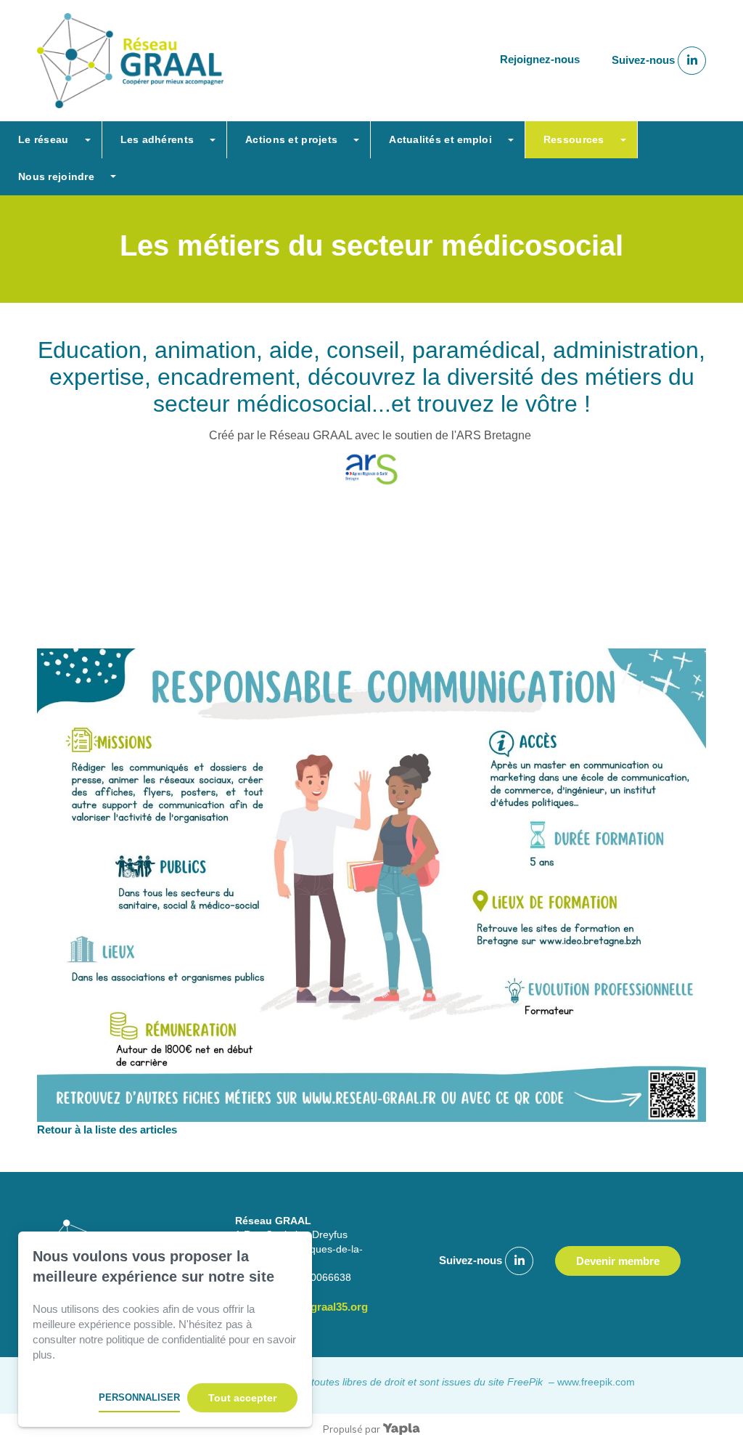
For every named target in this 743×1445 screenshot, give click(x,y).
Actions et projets (291, 139)
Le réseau (43, 139)
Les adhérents (157, 139)
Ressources (573, 139)
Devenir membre (618, 1261)
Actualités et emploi (440, 139)
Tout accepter (242, 1398)
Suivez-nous (645, 60)
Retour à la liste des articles (107, 1129)
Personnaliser (139, 1397)
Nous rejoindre (56, 176)
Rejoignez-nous (540, 60)
